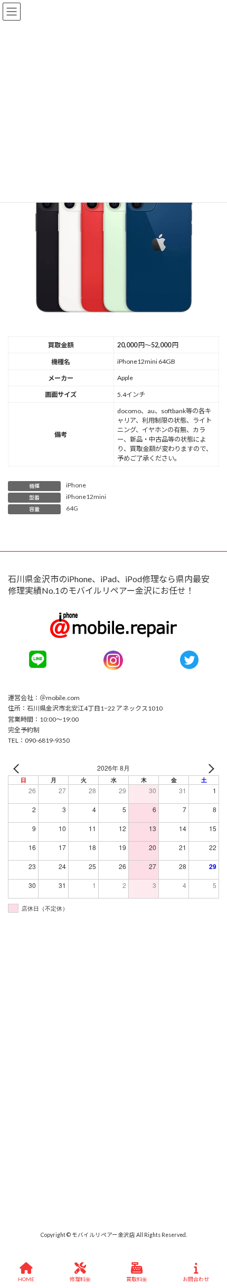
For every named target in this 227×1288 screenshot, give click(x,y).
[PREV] (18, 768)
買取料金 (136, 1279)
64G (72, 508)
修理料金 (80, 1279)
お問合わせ (196, 1279)
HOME (26, 1279)
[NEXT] (209, 768)
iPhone (76, 485)
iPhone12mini (86, 497)
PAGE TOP (210, 1238)
